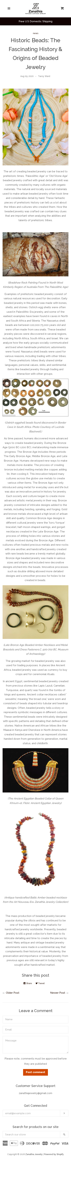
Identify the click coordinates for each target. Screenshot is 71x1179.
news (35, 33)
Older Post (12, 992)
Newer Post (57, 992)
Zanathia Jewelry (34, 1154)
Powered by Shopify (54, 1154)
